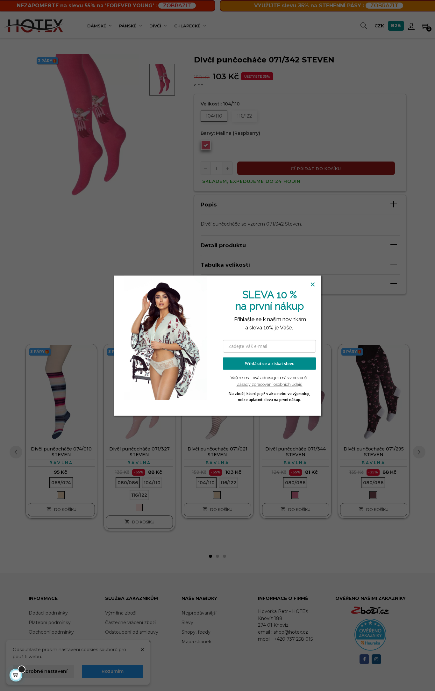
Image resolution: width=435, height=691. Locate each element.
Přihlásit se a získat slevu (270, 363)
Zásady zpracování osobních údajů (270, 384)
